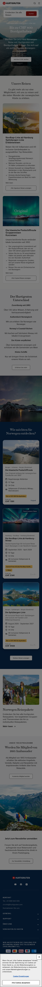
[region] (21, 970)
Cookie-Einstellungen (21, 976)
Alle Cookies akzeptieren (21, 983)
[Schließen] (39, 957)
